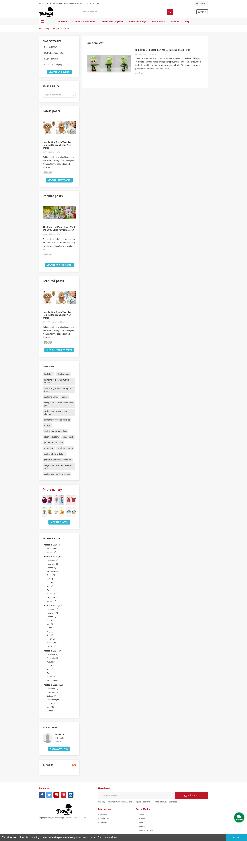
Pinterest (63, 795)
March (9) (51, 677)
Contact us (104, 818)
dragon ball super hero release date (57, 466)
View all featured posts (59, 350)
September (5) (52, 571)
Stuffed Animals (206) (54, 53)
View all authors (59, 749)
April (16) (50, 673)
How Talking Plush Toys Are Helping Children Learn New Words (57, 145)
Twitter (49, 795)
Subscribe (192, 795)
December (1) (52, 609)
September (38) (53, 700)
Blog (42, 3)
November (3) (52, 564)
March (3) (51, 594)
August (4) (51, 662)
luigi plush (48, 374)
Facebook (42, 795)
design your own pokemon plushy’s (55, 412)
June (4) (50, 582)
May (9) (50, 669)
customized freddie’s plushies (57, 420)
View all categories (59, 72)
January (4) (51, 552)
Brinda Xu (59, 734)
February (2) (52, 548)
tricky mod (48, 448)
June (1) (50, 711)
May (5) (50, 586)
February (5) (52, 597)
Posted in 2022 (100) (53, 685)
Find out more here (107, 837)
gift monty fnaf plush (53, 442)
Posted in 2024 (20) (52, 605)
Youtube (141, 814)
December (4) (52, 654)
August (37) (51, 703)
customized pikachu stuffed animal (56, 381)
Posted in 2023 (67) (52, 651)
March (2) (51, 639)
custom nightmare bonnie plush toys (58, 389)
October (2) (51, 617)
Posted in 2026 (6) (51, 545)
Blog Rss (48, 765)
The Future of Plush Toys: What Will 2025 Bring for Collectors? (59, 228)
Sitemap (103, 822)
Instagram (70, 795)
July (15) (50, 707)
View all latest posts (59, 180)
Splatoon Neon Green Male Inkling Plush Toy (162, 50)
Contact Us (87, 3)
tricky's (47, 425)
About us (103, 814)
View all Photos (59, 522)
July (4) (50, 579)
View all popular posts (59, 265)
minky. (64, 397)
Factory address (54, 3)
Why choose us (72, 3)
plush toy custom (65, 448)
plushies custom (51, 437)
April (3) (50, 635)
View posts (60, 741)
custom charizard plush (54, 454)
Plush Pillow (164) (52, 59)
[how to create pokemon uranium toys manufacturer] (71, 512)
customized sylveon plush (55, 431)
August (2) (51, 620)
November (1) (52, 613)
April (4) (50, 590)
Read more (47, 172)
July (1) (50, 624)
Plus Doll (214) (50, 47)
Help (96, 3)
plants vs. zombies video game (57, 460)
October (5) (51, 568)
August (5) (51, 575)
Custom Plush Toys (145, 830)
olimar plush (68, 437)
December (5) (52, 560)
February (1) (52, 643)
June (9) (50, 665)
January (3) (51, 646)
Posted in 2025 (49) (52, 556)
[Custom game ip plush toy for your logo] (46, 12)
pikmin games (63, 374)
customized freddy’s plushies (57, 474)
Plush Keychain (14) (53, 64)
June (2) (50, 628)
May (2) (50, 631)
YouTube (56, 795)
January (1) (51, 601)
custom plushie (51, 397)
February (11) (52, 680)
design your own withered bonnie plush (58, 404)
